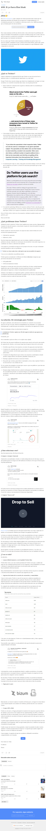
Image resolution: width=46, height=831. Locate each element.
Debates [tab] (13, 776)
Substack (17, 828)
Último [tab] (8, 776)
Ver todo (4, 801)
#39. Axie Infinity (5, 779)
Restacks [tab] (9, 761)
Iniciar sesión (41, 1)
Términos (24, 822)
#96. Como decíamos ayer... (8, 794)
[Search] (44, 776)
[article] (23, 782)
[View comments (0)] (6, 12)
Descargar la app (28, 825)
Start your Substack (19, 825)
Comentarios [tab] (4, 761)
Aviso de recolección (31, 822)
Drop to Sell (4, 530)
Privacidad (19, 822)
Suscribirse (34, 1)
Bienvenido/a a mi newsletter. (7, 788)
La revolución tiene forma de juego (8, 781)
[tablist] (6, 761)
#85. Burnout (4, 787)
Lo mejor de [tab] (4, 776)
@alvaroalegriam (7, 18)
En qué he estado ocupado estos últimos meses (10, 795)
